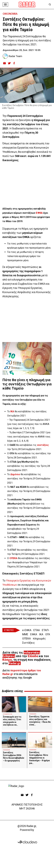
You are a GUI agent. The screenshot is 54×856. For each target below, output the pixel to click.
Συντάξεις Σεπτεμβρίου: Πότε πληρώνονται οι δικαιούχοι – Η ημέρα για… (39, 757)
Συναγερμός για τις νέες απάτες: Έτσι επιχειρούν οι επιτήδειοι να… (12, 720)
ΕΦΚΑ (39, 212)
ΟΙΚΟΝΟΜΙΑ (10, 13)
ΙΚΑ (41, 634)
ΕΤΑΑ (36, 630)
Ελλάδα (33, 656)
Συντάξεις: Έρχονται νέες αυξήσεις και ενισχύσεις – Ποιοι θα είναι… (40, 720)
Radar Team (15, 56)
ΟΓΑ (47, 634)
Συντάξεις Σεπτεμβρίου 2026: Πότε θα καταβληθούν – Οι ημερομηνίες (13, 756)
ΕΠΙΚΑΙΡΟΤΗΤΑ (7, 714)
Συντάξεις (28, 642)
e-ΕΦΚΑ (26, 630)
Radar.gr (14, 663)
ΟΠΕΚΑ (26, 638)
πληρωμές (39, 638)
